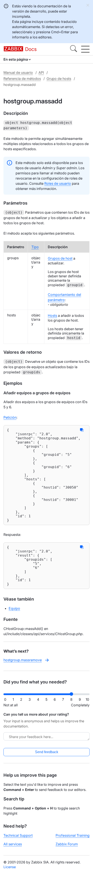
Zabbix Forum (67, 844)
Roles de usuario (57, 183)
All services (12, 844)
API (41, 72)
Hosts (52, 315)
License (9, 867)
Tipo (35, 247)
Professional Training (73, 835)
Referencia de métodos (22, 78)
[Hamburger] (85, 49)
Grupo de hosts (58, 78)
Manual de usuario (18, 72)
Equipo (14, 608)
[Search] (73, 49)
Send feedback (46, 752)
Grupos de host (60, 258)
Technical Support (18, 835)
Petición (9, 417)
